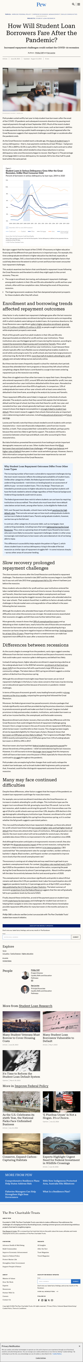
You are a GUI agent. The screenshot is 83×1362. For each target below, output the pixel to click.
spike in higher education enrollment (46, 324)
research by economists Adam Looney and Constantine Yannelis (29, 344)
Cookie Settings (41, 1358)
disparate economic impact (25, 844)
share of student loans (58, 141)
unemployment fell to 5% (41, 580)
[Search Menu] (73, 4)
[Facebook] (39, 1300)
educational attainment (53, 415)
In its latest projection (51, 847)
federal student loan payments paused (49, 745)
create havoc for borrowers (19, 900)
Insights (41, 1241)
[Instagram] (42, 1300)
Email (4, 933)
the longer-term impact (42, 751)
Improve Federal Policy (31, 1086)
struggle (17, 757)
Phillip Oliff (35, 970)
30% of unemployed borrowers (46, 621)
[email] (32, 981)
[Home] (21, 1213)
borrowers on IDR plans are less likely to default (22, 735)
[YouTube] (52, 1300)
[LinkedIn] (45, 1300)
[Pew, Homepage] (41, 4)
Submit (76, 937)
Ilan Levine (35, 985)
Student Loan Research (35, 1006)
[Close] (79, 1346)
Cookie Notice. (57, 1354)
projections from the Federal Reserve (26, 890)
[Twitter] (49, 1300)
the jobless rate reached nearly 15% (55, 864)
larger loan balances (56, 448)
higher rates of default (12, 451)
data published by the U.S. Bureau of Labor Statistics (24, 887)
